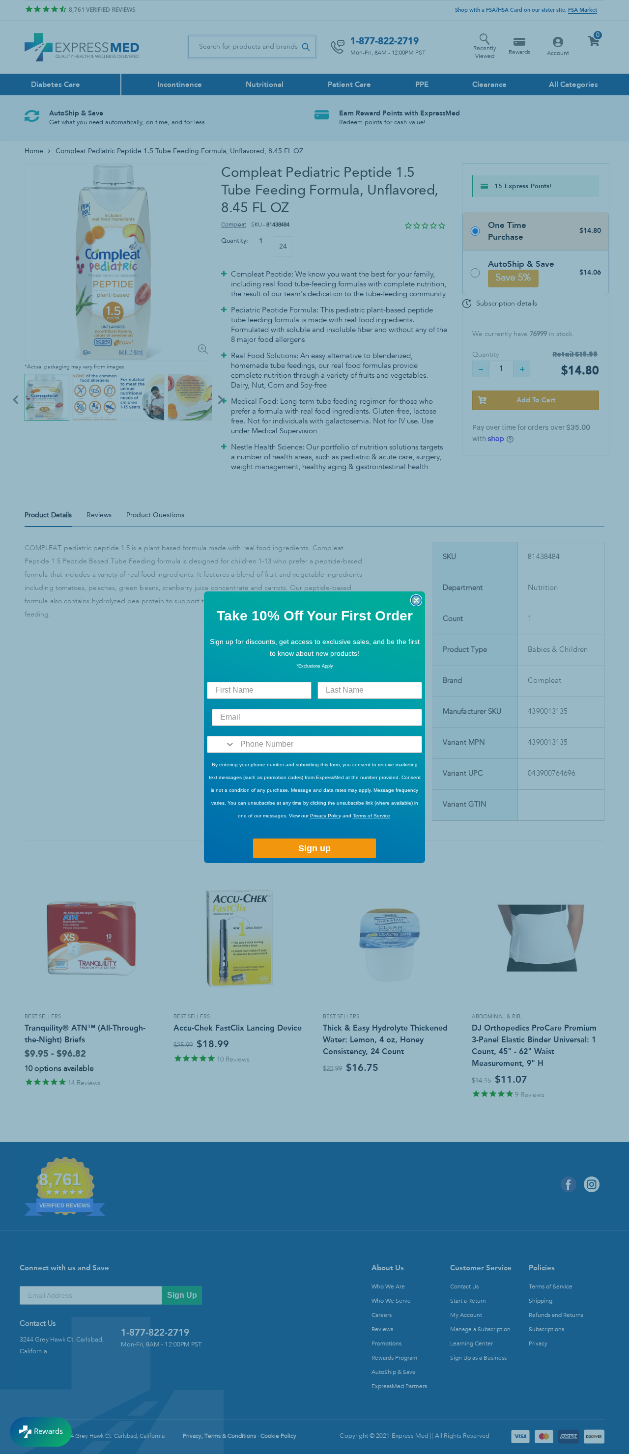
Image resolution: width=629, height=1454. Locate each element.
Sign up (314, 848)
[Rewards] (41, 1432)
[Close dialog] (416, 600)
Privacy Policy (325, 815)
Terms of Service (371, 815)
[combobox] (221, 744)
